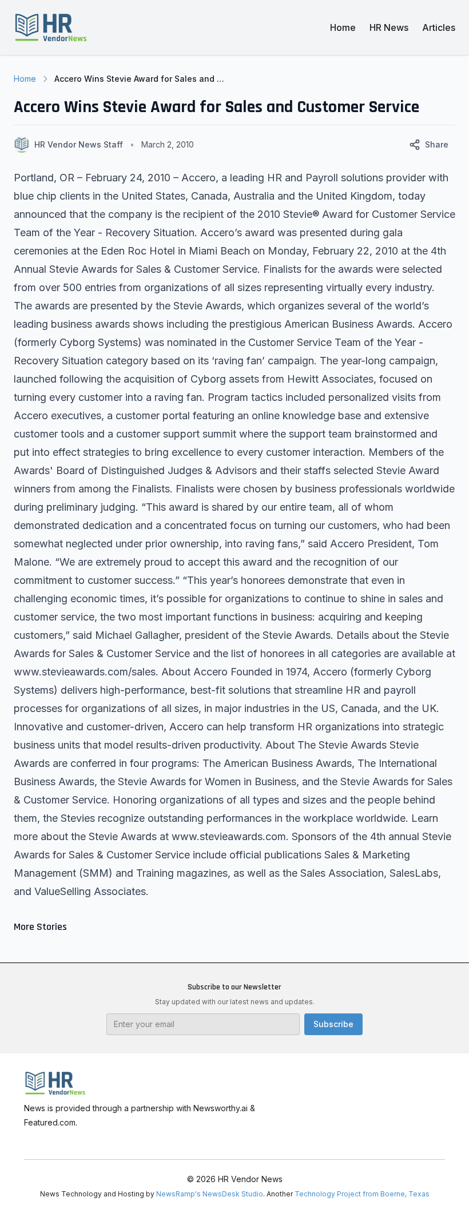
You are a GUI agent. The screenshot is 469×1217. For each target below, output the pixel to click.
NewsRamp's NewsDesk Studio (209, 1194)
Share (436, 144)
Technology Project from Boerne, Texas (362, 1194)
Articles (438, 27)
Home (343, 27)
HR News (388, 27)
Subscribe (333, 1024)
